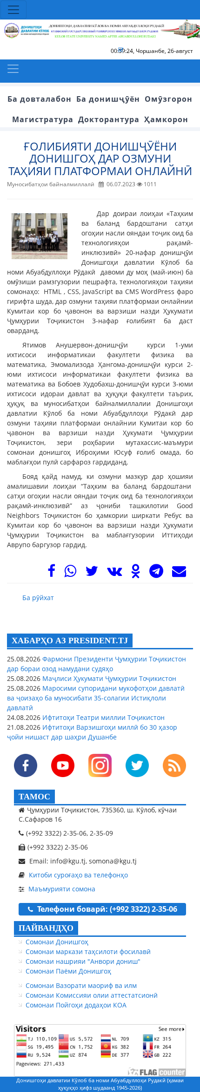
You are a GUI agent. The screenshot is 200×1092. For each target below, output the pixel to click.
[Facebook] (51, 573)
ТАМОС (34, 796)
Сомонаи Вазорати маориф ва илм (81, 985)
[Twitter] (91, 573)
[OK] (135, 573)
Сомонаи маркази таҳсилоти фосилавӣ (88, 951)
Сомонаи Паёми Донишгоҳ (68, 971)
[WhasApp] (70, 573)
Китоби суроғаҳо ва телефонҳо (78, 874)
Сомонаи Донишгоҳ (57, 941)
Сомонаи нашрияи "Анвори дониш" (83, 961)
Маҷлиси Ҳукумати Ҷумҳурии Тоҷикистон (108, 678)
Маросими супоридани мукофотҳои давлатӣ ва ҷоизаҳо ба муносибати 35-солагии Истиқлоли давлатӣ (96, 698)
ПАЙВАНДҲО (46, 928)
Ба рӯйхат (38, 597)
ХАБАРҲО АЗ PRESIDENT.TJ (70, 640)
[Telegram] (156, 573)
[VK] (114, 573)
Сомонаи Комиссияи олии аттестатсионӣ (92, 995)
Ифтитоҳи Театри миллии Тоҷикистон (102, 717)
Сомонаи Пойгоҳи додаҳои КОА (76, 1004)
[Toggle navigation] (13, 9)
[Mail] (179, 573)
